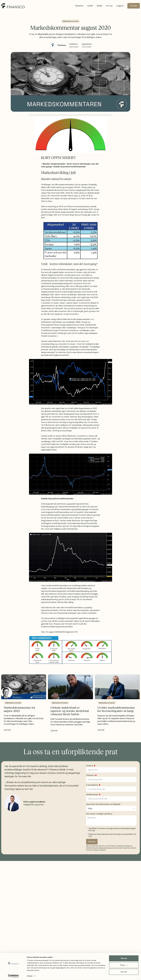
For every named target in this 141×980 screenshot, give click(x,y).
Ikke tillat (123, 972)
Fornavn (89, 766)
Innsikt (90, 6)
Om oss (109, 6)
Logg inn (120, 6)
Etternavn (90, 775)
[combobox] (111, 808)
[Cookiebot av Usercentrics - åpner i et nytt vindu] (13, 976)
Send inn (91, 841)
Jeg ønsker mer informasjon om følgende (103, 804)
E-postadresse (92, 785)
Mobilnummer (92, 794)
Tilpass (122, 965)
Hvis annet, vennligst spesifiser (99, 814)
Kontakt (133, 6)
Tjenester (79, 6)
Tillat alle (123, 958)
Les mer (7, 730)
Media (99, 6)
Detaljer (30, 976)
